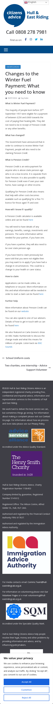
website (25, 311)
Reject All (26, 697)
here (31, 219)
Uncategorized (12, 67)
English (32, 2)
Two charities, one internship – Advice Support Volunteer (26, 367)
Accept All (26, 681)
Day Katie (24, 98)
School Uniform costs (18, 358)
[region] (26, 678)
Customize (26, 689)
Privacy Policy (38, 423)
